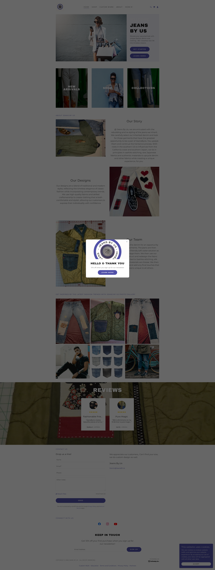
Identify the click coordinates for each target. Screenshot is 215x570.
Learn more (107, 272)
